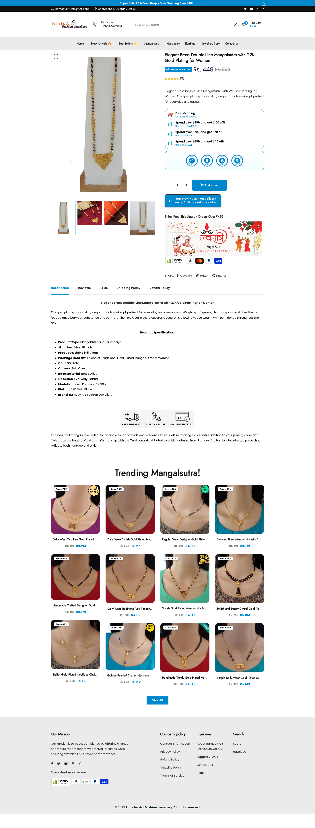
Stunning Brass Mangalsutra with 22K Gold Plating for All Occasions (259, 539)
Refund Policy (169, 759)
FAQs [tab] (104, 288)
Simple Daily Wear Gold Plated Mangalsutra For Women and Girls (257, 678)
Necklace (172, 43)
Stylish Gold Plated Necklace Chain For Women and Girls (88, 674)
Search (238, 744)
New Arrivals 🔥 (101, 43)
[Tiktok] (262, 9)
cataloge (239, 752)
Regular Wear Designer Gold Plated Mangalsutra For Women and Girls (205, 539)
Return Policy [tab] (159, 288)
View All (157, 700)
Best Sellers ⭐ (128, 43)
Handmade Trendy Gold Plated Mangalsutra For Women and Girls (202, 677)
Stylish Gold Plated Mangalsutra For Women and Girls (195, 608)
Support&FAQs (207, 757)
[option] (103, 124)
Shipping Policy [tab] (128, 288)
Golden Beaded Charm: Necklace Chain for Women (139, 675)
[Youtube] (251, 9)
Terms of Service (172, 775)
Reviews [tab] (84, 288)
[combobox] (176, 25)
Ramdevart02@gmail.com (72, 9)
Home (80, 43)
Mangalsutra (151, 43)
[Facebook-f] (240, 9)
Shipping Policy (171, 767)
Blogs (200, 773)
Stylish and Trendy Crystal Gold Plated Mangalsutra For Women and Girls (261, 609)
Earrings (190, 43)
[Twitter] (245, 9)
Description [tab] (60, 288)
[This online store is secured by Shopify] (175, 261)
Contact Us (231, 43)
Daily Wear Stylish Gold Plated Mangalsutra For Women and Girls (147, 539)
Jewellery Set (210, 43)
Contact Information (175, 744)
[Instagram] (257, 9)
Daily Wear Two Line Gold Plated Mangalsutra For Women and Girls (95, 539)
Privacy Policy (170, 752)
